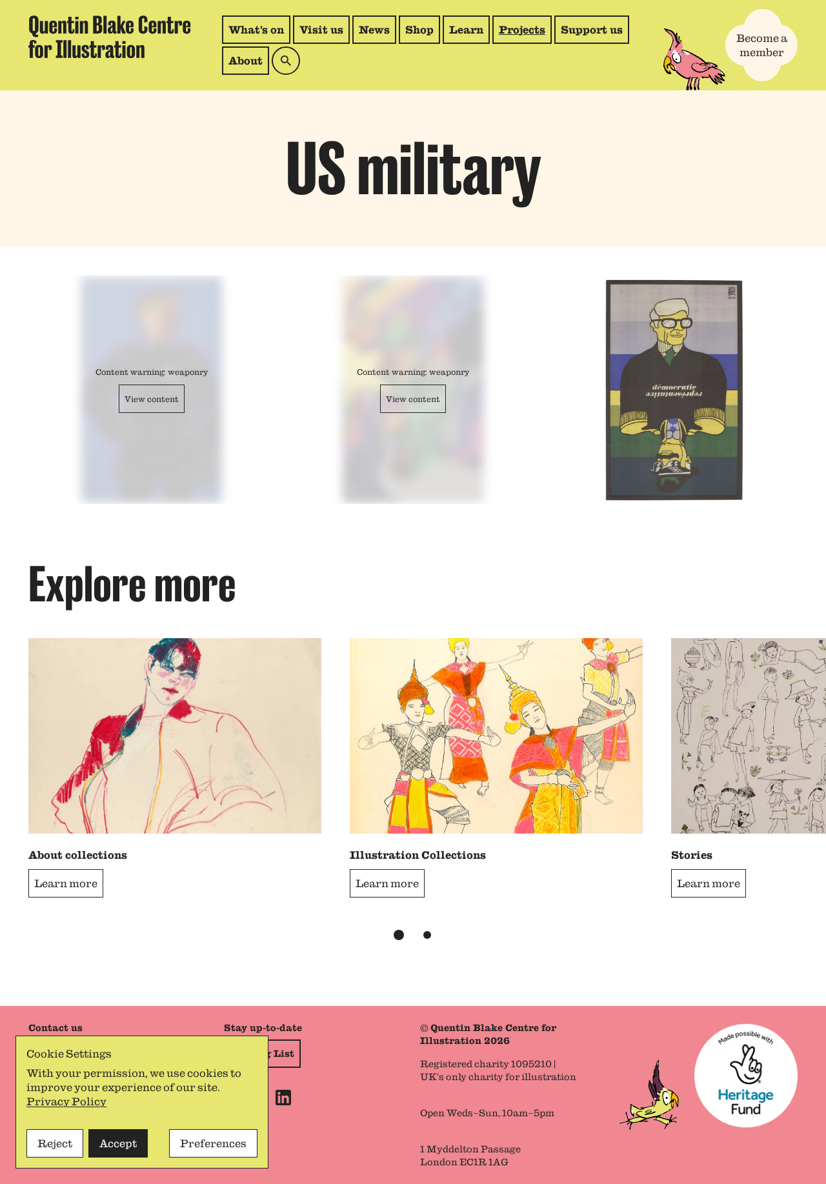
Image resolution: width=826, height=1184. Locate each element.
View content (152, 398)
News (374, 29)
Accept (118, 1143)
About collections (77, 855)
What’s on (256, 29)
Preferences (213, 1143)
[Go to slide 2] (427, 935)
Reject (54, 1143)
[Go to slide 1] (399, 935)
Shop (422, 33)
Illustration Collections (418, 855)
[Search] (286, 60)
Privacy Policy (66, 1101)
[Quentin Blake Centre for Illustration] (109, 37)
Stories (691, 855)
